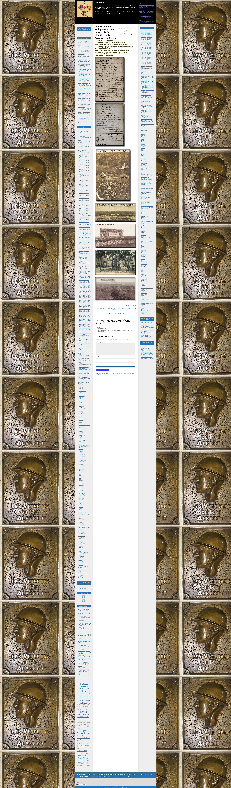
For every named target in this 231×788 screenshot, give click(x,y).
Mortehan (81, 461)
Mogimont (81, 459)
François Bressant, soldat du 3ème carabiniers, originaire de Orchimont (84, 652)
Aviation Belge (81, 151)
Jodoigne (80, 529)
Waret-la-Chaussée (82, 566)
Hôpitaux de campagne (83, 143)
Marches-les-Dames (83, 552)
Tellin (80, 503)
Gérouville (81, 423)
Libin (80, 447)
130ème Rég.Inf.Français (84, 312)
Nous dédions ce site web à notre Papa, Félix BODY (84, 113)
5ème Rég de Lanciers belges (85, 237)
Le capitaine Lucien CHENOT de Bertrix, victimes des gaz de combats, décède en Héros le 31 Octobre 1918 (115, 8)
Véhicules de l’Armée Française (147, 305)
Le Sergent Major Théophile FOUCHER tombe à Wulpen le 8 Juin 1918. (84, 676)
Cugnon (80, 411)
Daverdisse (81, 413)
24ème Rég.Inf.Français (84, 325)
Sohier (80, 500)
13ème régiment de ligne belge (147, 88)
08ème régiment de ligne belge (147, 82)
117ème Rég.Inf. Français (84, 306)
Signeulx (80, 499)
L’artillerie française (145, 177)
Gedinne (143, 218)
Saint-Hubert (81, 493)
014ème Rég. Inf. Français (84, 276)
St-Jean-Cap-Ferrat (82, 381)
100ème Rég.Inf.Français (84, 294)
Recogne (80, 486)
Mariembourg (81, 556)
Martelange (81, 454)
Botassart (81, 402)
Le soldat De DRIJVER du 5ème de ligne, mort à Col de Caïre (92, 776)
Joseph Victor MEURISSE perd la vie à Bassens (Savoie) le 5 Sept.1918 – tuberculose (84, 670)
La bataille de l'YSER (83, 368)
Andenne (80, 537)
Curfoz (80, 412)
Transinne (81, 507)
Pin (79, 481)
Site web (98, 365)
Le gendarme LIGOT (145, 347)
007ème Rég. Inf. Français (84, 272)
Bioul (142, 156)
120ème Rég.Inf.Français (84, 310)
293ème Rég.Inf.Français (84, 251)
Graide (80, 427)
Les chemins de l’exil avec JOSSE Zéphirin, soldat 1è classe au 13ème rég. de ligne (115, 5)
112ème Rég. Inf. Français (84, 302)
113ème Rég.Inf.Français (83, 130)
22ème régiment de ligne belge (147, 110)
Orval (80, 479)
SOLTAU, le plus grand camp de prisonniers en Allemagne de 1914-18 (84, 117)
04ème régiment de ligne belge (147, 77)
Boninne (80, 542)
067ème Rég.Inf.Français (84, 287)
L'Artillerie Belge (82, 156)
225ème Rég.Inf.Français (84, 324)
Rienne (79, 571)
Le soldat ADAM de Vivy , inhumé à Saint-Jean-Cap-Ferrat (138, 774)
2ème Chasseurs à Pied (146, 115)
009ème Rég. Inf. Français (146, 34)
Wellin (80, 513)
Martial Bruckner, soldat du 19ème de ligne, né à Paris (108, 14)
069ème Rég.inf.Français (84, 288)
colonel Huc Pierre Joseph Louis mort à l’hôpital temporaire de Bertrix (84, 630)
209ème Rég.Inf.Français (84, 323)
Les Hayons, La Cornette (83, 446)
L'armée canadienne (82, 239)
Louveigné (81, 524)
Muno (80, 463)
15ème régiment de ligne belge (147, 91)
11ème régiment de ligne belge (147, 86)
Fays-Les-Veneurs (82, 418)
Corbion (80, 410)
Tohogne (80, 505)
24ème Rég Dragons (83, 259)
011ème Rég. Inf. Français (84, 273)
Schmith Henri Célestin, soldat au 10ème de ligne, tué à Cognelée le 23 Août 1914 (84, 658)
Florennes (81, 547)
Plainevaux (81, 483)
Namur (80, 560)
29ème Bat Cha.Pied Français (85, 329)
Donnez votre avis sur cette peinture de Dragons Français (122, 776)
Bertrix (80, 397)
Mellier (80, 455)
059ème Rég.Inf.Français (84, 286)
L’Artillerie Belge (144, 169)
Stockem (80, 502)
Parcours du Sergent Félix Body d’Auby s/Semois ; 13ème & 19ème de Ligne (84, 79)
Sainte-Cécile (81, 497)
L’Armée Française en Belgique (147, 175)
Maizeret (143, 290)
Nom (97, 357)
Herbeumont (81, 435)
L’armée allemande (145, 165)
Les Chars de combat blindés (85, 355)
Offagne (80, 474)
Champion (81, 543)
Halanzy (80, 430)
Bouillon (80, 403)
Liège (80, 522)
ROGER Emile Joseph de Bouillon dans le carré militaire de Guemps (84, 647)
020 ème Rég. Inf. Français (84, 277)
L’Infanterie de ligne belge (146, 170)
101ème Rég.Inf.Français (84, 295)
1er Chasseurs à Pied (83, 232)
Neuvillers (81, 469)
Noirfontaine (81, 471)
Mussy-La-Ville (82, 465)
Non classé (80, 570)
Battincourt (81, 394)
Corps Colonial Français (84, 335)
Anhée (80, 538)
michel (79, 78)
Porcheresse (81, 484)
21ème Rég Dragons (83, 258)
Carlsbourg (81, 406)
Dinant (80, 546)
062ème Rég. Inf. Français (146, 40)
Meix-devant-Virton (82, 568)
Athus (142, 131)
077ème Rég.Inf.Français (84, 290)
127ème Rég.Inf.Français (84, 311)
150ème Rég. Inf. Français (84, 316)
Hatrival (80, 432)
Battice (80, 518)
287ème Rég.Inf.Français (84, 328)
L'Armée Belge (81, 150)
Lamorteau (81, 442)
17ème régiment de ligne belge (147, 93)
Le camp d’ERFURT (87, 108)
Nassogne (81, 466)
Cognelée (80, 544)
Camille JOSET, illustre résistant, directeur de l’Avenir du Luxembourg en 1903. (146, 19)
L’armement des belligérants (147, 167)
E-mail (97, 361)
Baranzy (80, 392)
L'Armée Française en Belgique (84, 244)
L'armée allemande (82, 145)
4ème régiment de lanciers (146, 120)
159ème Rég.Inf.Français (84, 319)
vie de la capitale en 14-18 (146, 307)
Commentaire (99, 342)
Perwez (80, 531)
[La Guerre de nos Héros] (84, 9)
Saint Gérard (81, 562)
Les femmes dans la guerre (83, 350)
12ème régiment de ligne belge (147, 87)
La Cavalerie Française (83, 257)
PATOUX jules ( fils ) (82, 85)
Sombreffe (81, 565)
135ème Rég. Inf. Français (84, 314)
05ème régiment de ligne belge (147, 78)
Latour (80, 444)
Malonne (80, 567)
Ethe (80, 417)
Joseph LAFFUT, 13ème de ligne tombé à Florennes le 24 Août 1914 (84, 641)
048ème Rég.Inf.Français (84, 282)
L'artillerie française (83, 253)
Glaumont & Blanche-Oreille (84, 425)
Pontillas (80, 561)
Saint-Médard (81, 494)
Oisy (142, 269)
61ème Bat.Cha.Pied (83, 252)
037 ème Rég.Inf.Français (84, 280)
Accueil (142, 313)
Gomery (142, 222)
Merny (80, 457)
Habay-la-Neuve (82, 428)
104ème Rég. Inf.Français (84, 299)
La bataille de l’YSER (145, 201)
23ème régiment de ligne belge (147, 111)
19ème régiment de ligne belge (147, 109)
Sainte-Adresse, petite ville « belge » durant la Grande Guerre (84, 83)
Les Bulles (80, 345)
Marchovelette (82, 553)
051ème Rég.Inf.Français (84, 285)
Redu (80, 488)
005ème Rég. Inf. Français (84, 271)
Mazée (80, 557)
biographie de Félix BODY (101, 2)
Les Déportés (80, 349)
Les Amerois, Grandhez (83, 445)
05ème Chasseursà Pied (84, 230)
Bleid (80, 399)
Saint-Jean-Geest (82, 533)
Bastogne (80, 393)
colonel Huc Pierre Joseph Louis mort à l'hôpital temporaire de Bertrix (83, 755)
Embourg (80, 519)
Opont (80, 475)
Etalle (80, 416)
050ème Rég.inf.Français (84, 283)
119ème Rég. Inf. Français (84, 309)
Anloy (80, 386)
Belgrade (80, 541)
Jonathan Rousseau (82, 73)
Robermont (81, 526)
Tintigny (80, 504)
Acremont (81, 384)
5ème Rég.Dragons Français (84, 263)
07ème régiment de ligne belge (147, 81)
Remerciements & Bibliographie (147, 303)
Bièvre (80, 398)
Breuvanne (81, 405)
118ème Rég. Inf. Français (84, 307)
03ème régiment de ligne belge (147, 76)
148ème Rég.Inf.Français (84, 315)
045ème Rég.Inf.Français (84, 281)
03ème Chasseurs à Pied (84, 229)
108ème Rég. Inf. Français (84, 300)
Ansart (80, 387)
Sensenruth (80, 577)
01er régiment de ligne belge (85, 177)
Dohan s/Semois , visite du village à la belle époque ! (84, 56)
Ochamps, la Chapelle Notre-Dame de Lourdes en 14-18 (84, 65)
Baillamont (143, 134)
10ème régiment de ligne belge (147, 85)
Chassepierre (81, 408)
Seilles (79, 576)
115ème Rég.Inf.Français (84, 304)
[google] (84, 601)
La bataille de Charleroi (83, 367)
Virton (80, 508)
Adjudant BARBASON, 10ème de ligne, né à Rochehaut (84, 48)
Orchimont (81, 476)
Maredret (81, 555)
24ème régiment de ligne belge (147, 112)
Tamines (143, 300)
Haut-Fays (81, 434)
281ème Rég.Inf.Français (84, 326)
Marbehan (81, 452)
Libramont (81, 449)
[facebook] (84, 597)
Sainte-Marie (81, 498)
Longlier (80, 450)
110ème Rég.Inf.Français (84, 301)
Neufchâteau (81, 468)
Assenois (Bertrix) (82, 389)
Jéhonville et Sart (82, 440)
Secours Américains (82, 572)
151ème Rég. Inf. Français (84, 317)
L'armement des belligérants (84, 146)
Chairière (80, 407)
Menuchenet (81, 456)
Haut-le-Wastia (82, 550)
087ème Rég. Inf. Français (84, 292)
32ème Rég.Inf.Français (84, 331)
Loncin (80, 523)
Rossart (80, 490)
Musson (80, 464)
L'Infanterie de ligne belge (84, 175)
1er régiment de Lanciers (146, 116)
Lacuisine (81, 441)
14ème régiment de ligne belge (147, 90)
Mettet (80, 558)
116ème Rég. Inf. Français (84, 305)
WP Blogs (125, 787)
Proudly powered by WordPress (111, 787)
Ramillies (80, 532)
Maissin (80, 451)
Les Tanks (81, 354)
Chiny (79, 140)
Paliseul (80, 480)
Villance (142, 308)
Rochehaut (81, 489)
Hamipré (80, 431)
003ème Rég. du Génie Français (147, 30)
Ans (79, 517)
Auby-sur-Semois (82, 391)
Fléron (80, 521)
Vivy (79, 509)
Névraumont (81, 470)
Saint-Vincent (81, 495)
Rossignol (81, 492)
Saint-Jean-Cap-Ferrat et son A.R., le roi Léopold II (110, 774)
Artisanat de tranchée (82, 136)
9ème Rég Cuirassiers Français (147, 124)
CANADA (80, 241)
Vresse (80, 510)
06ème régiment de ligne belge (147, 80)
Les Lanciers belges (83, 236)
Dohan (80, 415)
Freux (80, 421)
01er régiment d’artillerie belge (147, 64)
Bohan (80, 401)
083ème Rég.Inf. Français (84, 291)
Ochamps (81, 473)
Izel (79, 437)
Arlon (80, 388)
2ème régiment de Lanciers (146, 117)
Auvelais (80, 539)
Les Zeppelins (82, 148)
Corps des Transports (83, 152)
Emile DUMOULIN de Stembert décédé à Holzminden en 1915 (83, 715)
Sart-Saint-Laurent (82, 563)
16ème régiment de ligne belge (147, 92)
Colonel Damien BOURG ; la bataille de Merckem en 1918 (84, 102)
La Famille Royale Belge (83, 341)
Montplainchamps (82, 460)
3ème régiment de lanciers (146, 119)
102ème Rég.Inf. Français (84, 296)
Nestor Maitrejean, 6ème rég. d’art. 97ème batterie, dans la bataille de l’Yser (114, 11)
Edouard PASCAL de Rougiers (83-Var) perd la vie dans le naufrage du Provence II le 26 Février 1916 (146, 12)
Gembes (80, 422)
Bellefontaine (81, 396)
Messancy (143, 255)
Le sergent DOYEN (145, 348)
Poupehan (81, 485)
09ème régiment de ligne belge (147, 83)
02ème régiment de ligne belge (147, 74)
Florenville (81, 420)
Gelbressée (81, 548)
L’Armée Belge (144, 168)
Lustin (80, 551)
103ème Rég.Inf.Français (84, 297)
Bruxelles (80, 363)
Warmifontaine (82, 512)
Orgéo (80, 478)
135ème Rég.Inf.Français (84, 249)
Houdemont (81, 436)
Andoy (142, 153)
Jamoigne (80, 439)
